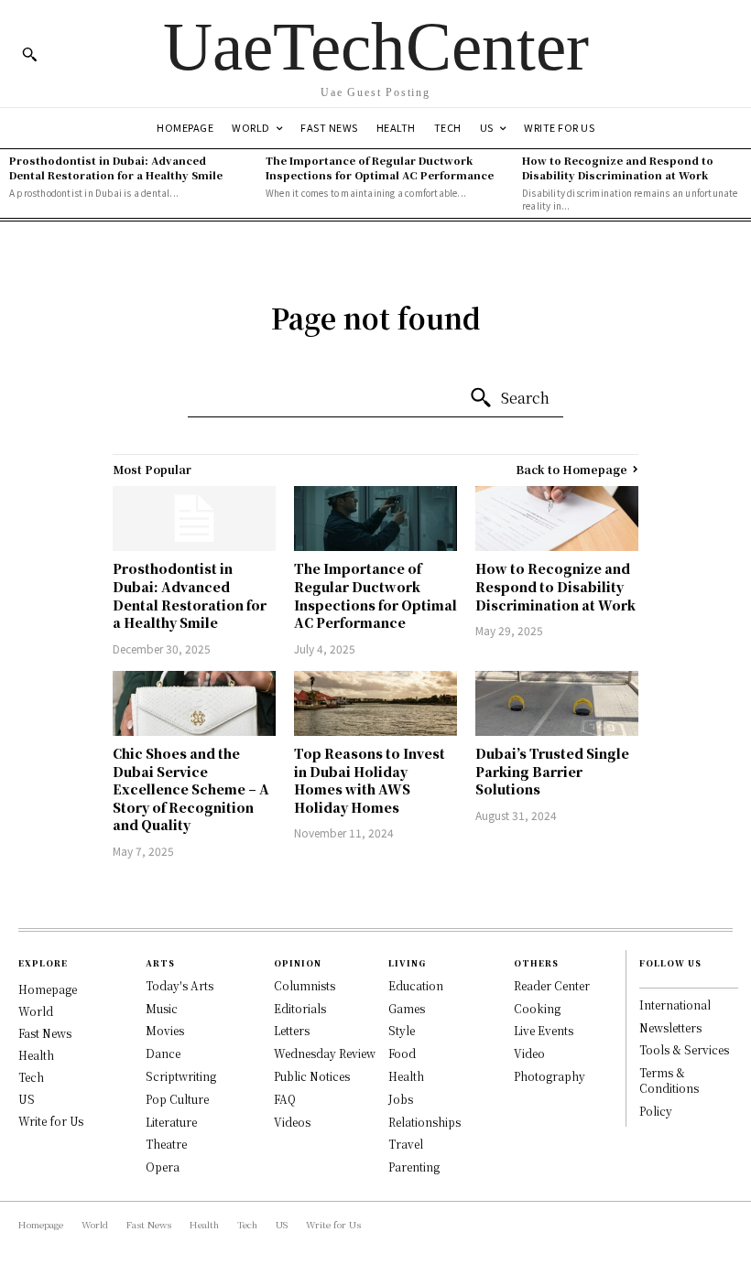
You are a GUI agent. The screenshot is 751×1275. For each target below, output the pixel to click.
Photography (549, 1076)
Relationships (424, 1121)
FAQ (285, 1099)
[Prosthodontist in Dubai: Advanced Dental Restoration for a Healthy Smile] (194, 518)
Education (415, 985)
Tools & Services (684, 1049)
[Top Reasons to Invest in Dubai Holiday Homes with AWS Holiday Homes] (375, 703)
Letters (292, 1030)
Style (401, 1030)
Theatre (166, 1143)
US (26, 1099)
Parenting (414, 1166)
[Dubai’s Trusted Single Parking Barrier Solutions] (556, 703)
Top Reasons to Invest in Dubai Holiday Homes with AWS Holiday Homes (369, 780)
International (675, 1004)
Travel (405, 1143)
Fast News (44, 1033)
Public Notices (312, 1076)
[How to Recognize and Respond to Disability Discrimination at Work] (556, 518)
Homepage (47, 989)
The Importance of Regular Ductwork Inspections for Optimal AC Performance (380, 167)
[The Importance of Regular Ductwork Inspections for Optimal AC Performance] (375, 518)
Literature (171, 1121)
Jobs (400, 1099)
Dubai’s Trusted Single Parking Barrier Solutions (552, 771)
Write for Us (50, 1121)
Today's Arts (179, 985)
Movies (165, 1030)
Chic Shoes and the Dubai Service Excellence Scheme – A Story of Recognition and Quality (191, 789)
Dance (163, 1053)
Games (406, 1008)
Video (529, 1053)
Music (162, 1008)
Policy (655, 1110)
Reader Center (552, 985)
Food (402, 1053)
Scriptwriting (181, 1076)
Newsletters (670, 1027)
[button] (29, 54)
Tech (31, 1077)
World (35, 1011)
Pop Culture (177, 1099)
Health (36, 1055)
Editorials (300, 1008)
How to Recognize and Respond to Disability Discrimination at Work (617, 167)
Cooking (537, 1008)
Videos (292, 1121)
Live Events (543, 1030)
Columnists (304, 985)
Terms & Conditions (669, 1080)
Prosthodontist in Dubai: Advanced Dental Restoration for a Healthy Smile (116, 167)
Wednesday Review (325, 1053)
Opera (163, 1166)
